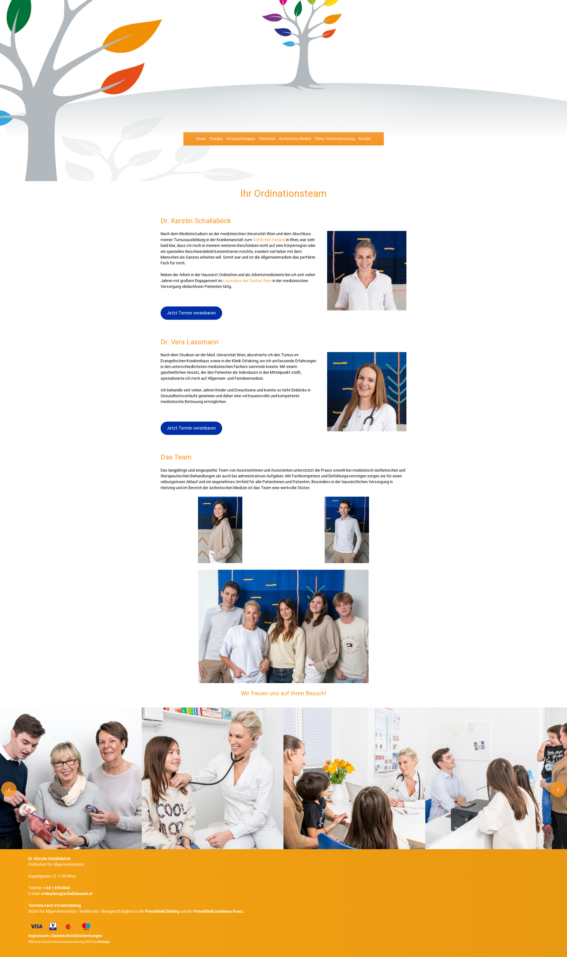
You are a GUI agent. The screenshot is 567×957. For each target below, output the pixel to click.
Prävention (267, 139)
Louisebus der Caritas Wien (247, 281)
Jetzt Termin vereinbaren (191, 313)
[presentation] (9, 789)
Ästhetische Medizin (295, 139)
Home (201, 139)
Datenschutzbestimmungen (77, 936)
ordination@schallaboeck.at (67, 893)
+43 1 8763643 (57, 888)
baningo (104, 941)
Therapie (216, 139)
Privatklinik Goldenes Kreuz (218, 911)
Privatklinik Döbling (162, 911)
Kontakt (364, 139)
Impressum (38, 936)
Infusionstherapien (240, 139)
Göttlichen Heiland (269, 240)
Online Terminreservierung (335, 139)
